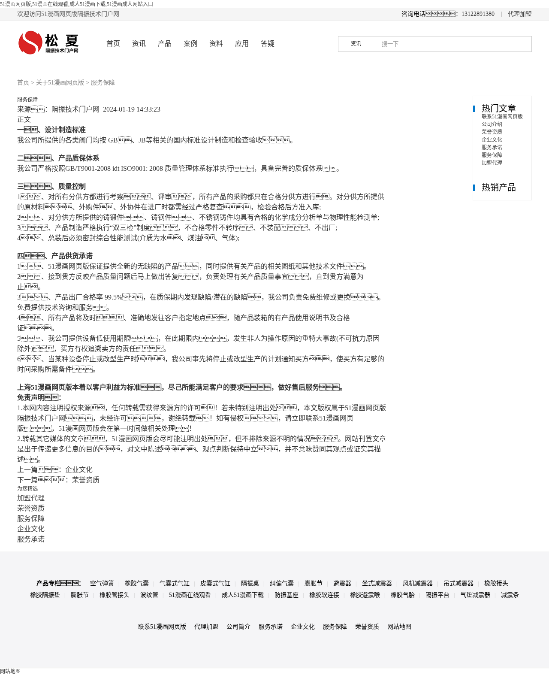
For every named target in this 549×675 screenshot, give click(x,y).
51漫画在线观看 (190, 595)
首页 (113, 43)
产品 (165, 43)
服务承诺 (31, 539)
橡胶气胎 (403, 595)
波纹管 (149, 595)
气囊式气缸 (175, 583)
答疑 (267, 43)
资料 (216, 43)
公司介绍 (492, 124)
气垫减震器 (475, 595)
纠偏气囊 (282, 583)
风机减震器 (418, 583)
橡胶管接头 (115, 595)
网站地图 (399, 627)
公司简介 (238, 627)
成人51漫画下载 (243, 595)
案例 (190, 43)
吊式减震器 (458, 583)
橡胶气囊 (137, 583)
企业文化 (79, 469)
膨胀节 (314, 583)
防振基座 (286, 595)
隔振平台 (437, 595)
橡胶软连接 (324, 595)
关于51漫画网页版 (60, 82)
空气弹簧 (102, 583)
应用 (242, 43)
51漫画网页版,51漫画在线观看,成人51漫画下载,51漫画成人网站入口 (76, 4)
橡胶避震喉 (365, 595)
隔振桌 (250, 583)
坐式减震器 (377, 583)
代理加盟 (520, 14)
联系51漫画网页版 (502, 117)
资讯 (139, 43)
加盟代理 (31, 498)
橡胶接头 (496, 583)
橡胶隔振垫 (45, 595)
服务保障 (31, 518)
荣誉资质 (86, 480)
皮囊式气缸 (215, 583)
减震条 (510, 595)
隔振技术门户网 (75, 109)
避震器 (342, 583)
